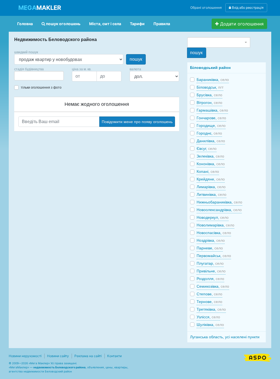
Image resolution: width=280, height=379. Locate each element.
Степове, (209, 294)
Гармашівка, (212, 110)
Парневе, (210, 248)
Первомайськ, (214, 255)
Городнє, (209, 133)
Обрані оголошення (206, 7)
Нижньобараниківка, (219, 202)
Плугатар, (210, 263)
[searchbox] (24, 75)
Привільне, (211, 271)
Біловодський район (210, 67)
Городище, (211, 125)
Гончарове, (211, 118)
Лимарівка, (211, 187)
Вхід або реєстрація (247, 7)
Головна (25, 23)
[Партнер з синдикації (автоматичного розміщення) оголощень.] (257, 357)
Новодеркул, (213, 217)
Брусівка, (209, 95)
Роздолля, (210, 278)
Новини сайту (58, 356)
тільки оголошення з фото (41, 87)
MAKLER (39, 7)
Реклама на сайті (88, 356)
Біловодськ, (210, 87)
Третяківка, (211, 309)
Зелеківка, (210, 156)
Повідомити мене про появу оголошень (137, 121)
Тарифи (137, 23)
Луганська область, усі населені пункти (224, 337)
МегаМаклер (19, 367)
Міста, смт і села (105, 23)
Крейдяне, (211, 179)
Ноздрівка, (211, 240)
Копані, (208, 171)
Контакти (114, 356)
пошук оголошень (62, 23)
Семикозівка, (213, 286)
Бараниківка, (213, 79)
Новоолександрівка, (219, 210)
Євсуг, (207, 148)
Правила (161, 23)
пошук (136, 59)
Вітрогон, (209, 102)
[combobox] (39, 75)
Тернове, (209, 301)
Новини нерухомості (25, 356)
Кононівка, (211, 164)
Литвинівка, (211, 194)
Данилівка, (211, 141)
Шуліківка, (210, 324)
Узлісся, (208, 317)
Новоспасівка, (214, 233)
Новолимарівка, (215, 225)
